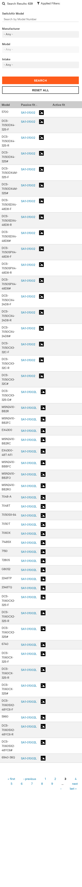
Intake (6, 59)
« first (11, 779)
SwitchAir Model (13, 13)
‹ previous (30, 779)
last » (73, 788)
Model (6, 44)
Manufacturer (11, 28)
